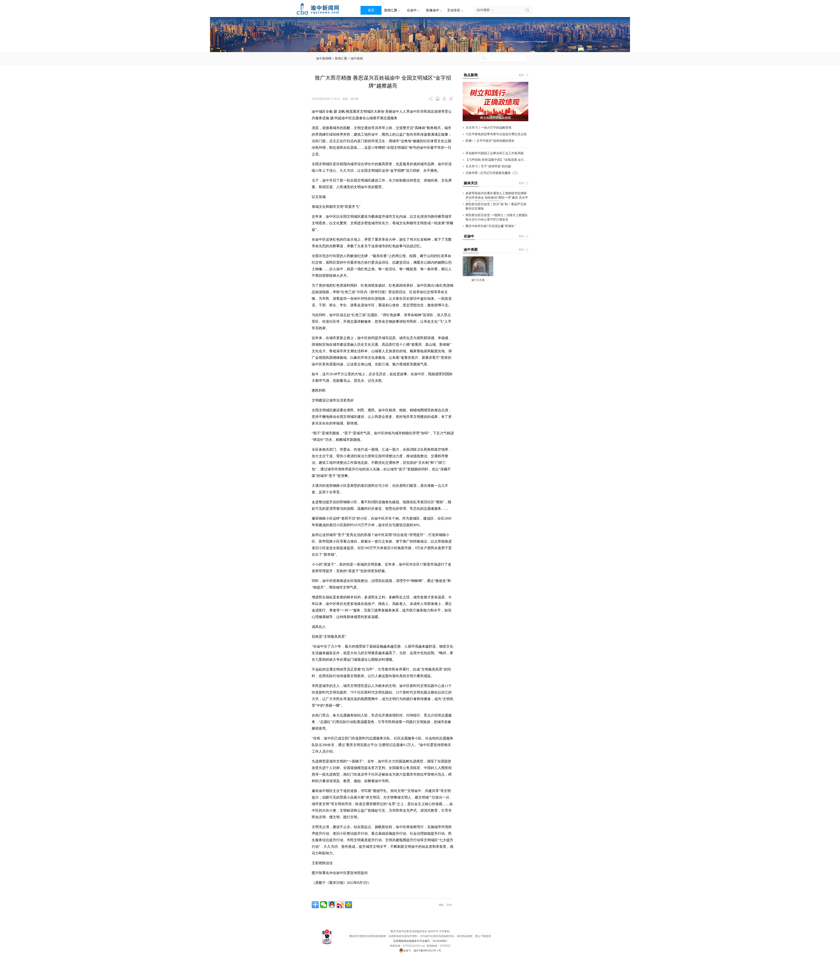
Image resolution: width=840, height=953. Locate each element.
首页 (371, 10)
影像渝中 (432, 10)
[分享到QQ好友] (331, 904)
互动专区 (453, 10)
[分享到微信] (323, 904)
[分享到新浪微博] (340, 904)
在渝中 (412, 10)
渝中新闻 (357, 58)
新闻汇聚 (390, 10)
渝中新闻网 (323, 58)
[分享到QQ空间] (348, 904)
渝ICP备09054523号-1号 (427, 950)
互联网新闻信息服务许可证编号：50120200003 (420, 940)
